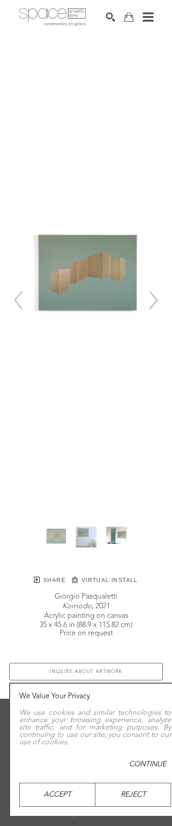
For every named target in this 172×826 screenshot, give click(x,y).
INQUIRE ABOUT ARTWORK (86, 671)
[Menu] (148, 17)
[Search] (110, 17)
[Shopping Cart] (128, 17)
